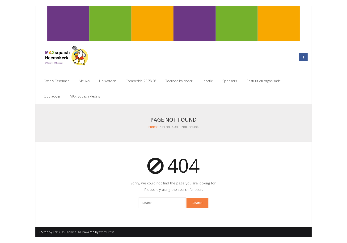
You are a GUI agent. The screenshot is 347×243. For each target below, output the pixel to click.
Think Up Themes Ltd (67, 232)
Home (153, 126)
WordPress (106, 232)
